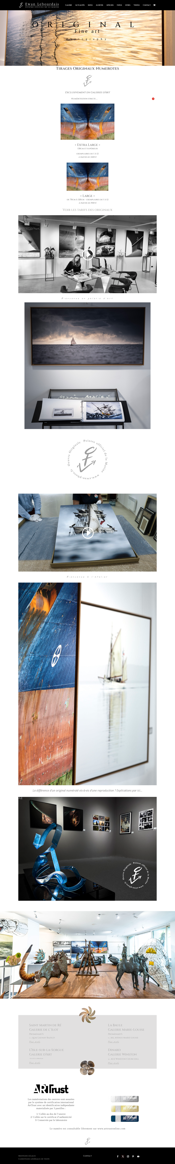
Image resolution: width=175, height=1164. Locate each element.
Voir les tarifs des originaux (87, 210)
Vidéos (137, 5)
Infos (90, 5)
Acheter (99, 5)
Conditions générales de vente (34, 1159)
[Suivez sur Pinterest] (133, 1156)
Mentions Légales (27, 1156)
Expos (119, 5)
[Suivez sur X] (123, 1156)
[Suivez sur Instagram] (128, 1156)
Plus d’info (34, 1042)
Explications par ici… (129, 790)
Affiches (110, 5)
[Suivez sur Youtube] (138, 1156)
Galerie (68, 5)
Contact (147, 5)
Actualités (80, 5)
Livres (127, 5)
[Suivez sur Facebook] (118, 1156)
